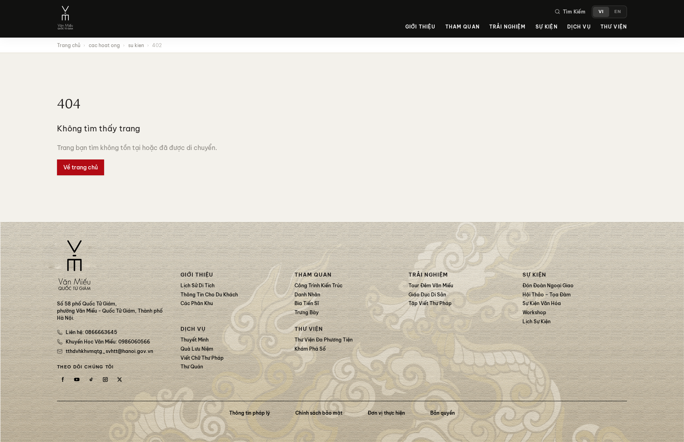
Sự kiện (547, 27)
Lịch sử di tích (197, 285)
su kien (136, 45)
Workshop (534, 312)
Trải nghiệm (507, 27)
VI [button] (601, 11)
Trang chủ (68, 45)
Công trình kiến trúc (318, 285)
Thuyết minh (194, 340)
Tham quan (462, 27)
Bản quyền (442, 413)
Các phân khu (196, 303)
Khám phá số (310, 349)
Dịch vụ (579, 27)
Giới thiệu (420, 27)
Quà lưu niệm (196, 349)
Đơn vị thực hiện (386, 413)
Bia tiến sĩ (306, 303)
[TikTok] (91, 379)
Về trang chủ (80, 167)
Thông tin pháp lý (249, 413)
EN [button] (617, 11)
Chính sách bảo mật (318, 413)
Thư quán (191, 367)
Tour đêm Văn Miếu (430, 285)
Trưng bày (306, 312)
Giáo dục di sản (427, 295)
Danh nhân (307, 295)
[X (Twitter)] (119, 379)
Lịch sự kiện (536, 321)
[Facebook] (62, 379)
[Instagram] (105, 379)
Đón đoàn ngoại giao (548, 285)
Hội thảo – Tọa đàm (546, 295)
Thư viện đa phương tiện (323, 340)
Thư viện (613, 27)
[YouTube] (76, 379)
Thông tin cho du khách (209, 295)
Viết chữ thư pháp (202, 358)
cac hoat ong (104, 45)
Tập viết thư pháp (430, 303)
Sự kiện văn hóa (541, 303)
